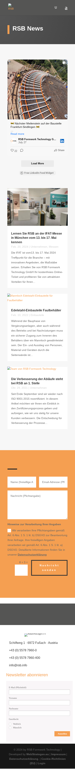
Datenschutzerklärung (32, 554)
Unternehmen (39, 246)
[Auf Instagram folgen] (37, 614)
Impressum (58, 754)
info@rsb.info (18, 665)
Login (41, 763)
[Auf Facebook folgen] (26, 614)
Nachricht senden (49, 567)
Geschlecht (13, 719)
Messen (53, 246)
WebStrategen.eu (37, 754)
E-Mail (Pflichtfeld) (17, 687)
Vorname (13, 698)
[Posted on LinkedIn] (62, 141)
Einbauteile (37, 315)
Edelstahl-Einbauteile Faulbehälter (36, 310)
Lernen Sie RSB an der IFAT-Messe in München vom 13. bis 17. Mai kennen (36, 238)
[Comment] (20, 151)
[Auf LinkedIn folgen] (49, 614)
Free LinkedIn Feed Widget (39, 173)
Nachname (13, 708)
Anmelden (62, 734)
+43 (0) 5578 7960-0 (23, 650)
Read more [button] (17, 133)
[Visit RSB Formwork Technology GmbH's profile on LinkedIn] (14, 141)
